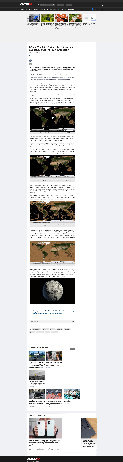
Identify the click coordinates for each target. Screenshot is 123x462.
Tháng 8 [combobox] (61, 349)
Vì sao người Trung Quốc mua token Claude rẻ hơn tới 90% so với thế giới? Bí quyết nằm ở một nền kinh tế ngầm (61, 26)
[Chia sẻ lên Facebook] (30, 60)
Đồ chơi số (71, 9)
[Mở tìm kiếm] (102, 5)
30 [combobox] (55, 349)
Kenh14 (32, 0)
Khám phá (42, 9)
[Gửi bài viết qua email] (30, 55)
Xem (73, 349)
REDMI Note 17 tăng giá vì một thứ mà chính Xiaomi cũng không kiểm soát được (44, 442)
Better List (61, 4)
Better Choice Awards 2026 (48, 4)
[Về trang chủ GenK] (26, 4)
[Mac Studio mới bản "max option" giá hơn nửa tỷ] (89, 18)
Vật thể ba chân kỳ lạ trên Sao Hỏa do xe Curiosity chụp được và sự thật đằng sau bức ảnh (37, 383)
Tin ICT (30, 9)
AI (26, 9)
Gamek (28, 0)
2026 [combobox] (67, 349)
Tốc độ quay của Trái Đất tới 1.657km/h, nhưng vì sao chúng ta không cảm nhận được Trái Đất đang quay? (54, 312)
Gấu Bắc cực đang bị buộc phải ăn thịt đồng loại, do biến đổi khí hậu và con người (48, 74)
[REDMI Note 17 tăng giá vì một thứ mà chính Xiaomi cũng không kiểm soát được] (45, 428)
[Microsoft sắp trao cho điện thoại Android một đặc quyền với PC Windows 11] (33, 18)
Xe (58, 9)
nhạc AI (69, 4)
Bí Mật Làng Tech (96, 9)
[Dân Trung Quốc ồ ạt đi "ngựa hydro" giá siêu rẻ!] (72, 394)
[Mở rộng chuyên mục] (102, 9)
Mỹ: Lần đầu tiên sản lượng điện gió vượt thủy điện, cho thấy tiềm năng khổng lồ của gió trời (50, 79)
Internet (36, 9)
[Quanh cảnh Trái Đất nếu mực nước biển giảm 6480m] (52, 252)
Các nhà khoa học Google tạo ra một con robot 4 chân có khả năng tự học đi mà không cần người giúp (52, 77)
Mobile (22, 9)
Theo (52, 321)
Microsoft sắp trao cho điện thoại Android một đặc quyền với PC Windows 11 (33, 24)
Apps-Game (63, 9)
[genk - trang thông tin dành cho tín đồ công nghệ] (33, 460)
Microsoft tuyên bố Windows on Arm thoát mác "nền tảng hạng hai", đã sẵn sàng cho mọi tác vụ (88, 443)
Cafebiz (37, 0)
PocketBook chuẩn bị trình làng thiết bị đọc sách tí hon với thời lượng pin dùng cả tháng (54, 364)
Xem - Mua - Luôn (51, 9)
